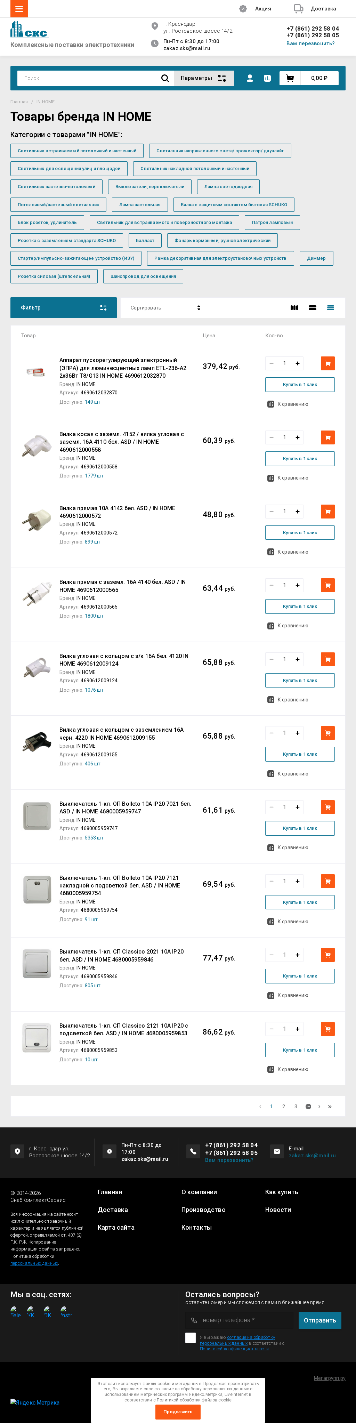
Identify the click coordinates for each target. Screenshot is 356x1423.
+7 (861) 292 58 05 (312, 35)
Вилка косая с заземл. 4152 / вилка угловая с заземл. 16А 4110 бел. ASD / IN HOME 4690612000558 (121, 442)
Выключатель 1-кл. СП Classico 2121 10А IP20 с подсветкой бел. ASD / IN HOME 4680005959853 (123, 1029)
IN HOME (86, 384)
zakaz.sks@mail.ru (312, 1155)
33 (330, 1106)
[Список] (312, 308)
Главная (110, 1192)
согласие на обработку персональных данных (237, 1340)
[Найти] (165, 78)
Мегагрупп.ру (330, 1378)
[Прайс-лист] (330, 308)
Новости (278, 1209)
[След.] (319, 1106)
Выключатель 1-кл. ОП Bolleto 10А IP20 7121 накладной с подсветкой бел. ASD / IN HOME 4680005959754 (119, 886)
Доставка (113, 1209)
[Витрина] (294, 308)
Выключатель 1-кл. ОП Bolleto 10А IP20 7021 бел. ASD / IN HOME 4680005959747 (125, 808)
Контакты (196, 1227)
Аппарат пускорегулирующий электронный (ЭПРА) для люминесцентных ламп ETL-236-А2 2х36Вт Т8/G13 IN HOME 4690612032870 (123, 368)
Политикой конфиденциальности (234, 1348)
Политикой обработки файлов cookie (194, 1400)
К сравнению (293, 404)
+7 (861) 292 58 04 (312, 28)
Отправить (320, 1320)
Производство (203, 1209)
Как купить (282, 1192)
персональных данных (34, 1263)
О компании (199, 1192)
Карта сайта (116, 1227)
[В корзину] (328, 363)
